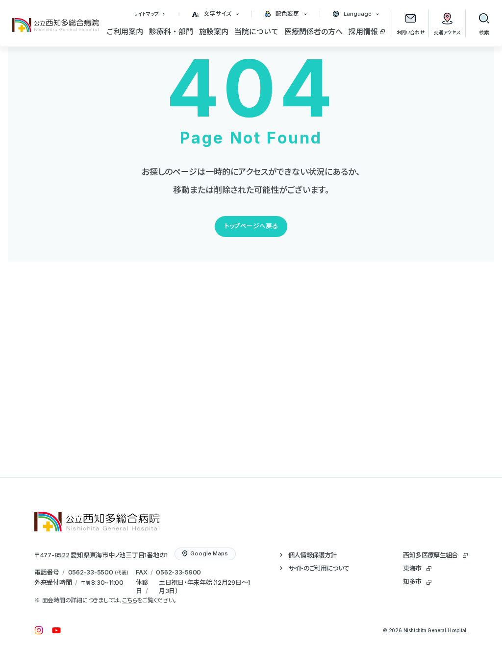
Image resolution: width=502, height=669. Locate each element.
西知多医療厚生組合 (430, 555)
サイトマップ (146, 14)
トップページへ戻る (251, 226)
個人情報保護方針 (312, 555)
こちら (129, 600)
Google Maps (209, 553)
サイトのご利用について (319, 568)
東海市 (412, 568)
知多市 (412, 581)
